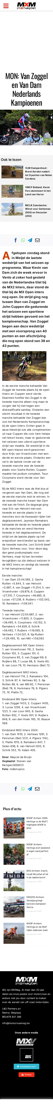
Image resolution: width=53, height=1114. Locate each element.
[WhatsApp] (23, 240)
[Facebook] (16, 240)
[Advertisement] (26, 1107)
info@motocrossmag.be (16, 1023)
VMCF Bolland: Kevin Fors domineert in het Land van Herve (38, 191)
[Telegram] (30, 240)
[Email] (37, 240)
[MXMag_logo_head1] (26, 3)
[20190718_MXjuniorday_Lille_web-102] (26, 1049)
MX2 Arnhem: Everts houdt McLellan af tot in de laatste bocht (37, 874)
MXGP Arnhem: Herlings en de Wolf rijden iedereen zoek (37, 927)
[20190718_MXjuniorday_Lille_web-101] (26, 1039)
